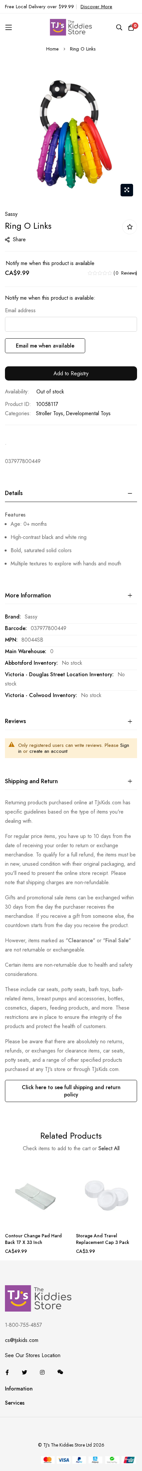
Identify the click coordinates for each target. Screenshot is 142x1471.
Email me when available (45, 346)
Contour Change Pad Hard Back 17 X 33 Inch (33, 1239)
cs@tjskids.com (21, 1340)
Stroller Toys (49, 413)
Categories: (18, 413)
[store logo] (71, 27)
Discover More (96, 6)
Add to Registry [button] (71, 373)
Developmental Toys (88, 413)
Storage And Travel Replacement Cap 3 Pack (102, 1239)
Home (52, 48)
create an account (48, 751)
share (19, 239)
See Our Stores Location (32, 1355)
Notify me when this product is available (50, 263)
